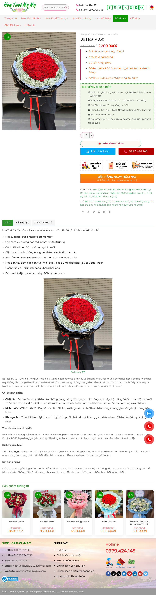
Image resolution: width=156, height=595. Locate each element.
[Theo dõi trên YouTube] (141, 7)
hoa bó (97, 204)
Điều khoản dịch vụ (68, 560)
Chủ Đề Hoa (11, 25)
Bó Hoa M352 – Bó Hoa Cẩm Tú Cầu (140, 523)
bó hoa (88, 201)
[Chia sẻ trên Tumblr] (109, 211)
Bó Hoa (119, 18)
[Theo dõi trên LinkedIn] (136, 7)
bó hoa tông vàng (139, 201)
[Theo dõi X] (125, 7)
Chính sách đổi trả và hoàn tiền (75, 570)
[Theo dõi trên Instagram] (114, 7)
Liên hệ (30, 25)
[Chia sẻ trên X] (88, 211)
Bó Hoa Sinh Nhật (105, 193)
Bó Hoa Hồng (87, 193)
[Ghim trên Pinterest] (99, 211)
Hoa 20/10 (121, 193)
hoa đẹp (106, 204)
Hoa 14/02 (113, 34)
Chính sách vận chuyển (71, 565)
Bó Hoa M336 (47, 521)
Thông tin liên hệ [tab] (43, 222)
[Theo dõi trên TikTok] (120, 7)
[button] (120, 51)
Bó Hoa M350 (78, 372)
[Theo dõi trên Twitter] (124, 573)
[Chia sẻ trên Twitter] (93, 211)
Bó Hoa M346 (16, 521)
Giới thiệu (62, 550)
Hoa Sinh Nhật (30, 18)
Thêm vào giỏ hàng (113, 143)
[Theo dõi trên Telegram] (145, 573)
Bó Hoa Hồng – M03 (78, 521)
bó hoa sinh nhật (120, 201)
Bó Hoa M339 (108, 521)
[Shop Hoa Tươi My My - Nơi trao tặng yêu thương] (19, 7)
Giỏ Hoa (135, 18)
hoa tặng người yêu (122, 204)
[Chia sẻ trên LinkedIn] (104, 211)
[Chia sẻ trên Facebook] (83, 211)
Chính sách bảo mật (69, 555)
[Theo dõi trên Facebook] (109, 7)
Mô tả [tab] (8, 222)
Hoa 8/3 (131, 193)
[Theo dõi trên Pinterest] (130, 7)
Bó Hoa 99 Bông (122, 189)
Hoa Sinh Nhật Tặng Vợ (104, 196)
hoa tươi (138, 204)
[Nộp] (66, 7)
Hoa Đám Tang (82, 18)
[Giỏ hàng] (151, 7)
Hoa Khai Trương (55, 18)
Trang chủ (10, 18)
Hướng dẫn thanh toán (71, 576)
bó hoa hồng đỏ (102, 201)
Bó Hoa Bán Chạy (141, 189)
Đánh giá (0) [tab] (22, 222)
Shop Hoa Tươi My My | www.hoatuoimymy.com (58, 591)
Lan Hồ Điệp (103, 18)
